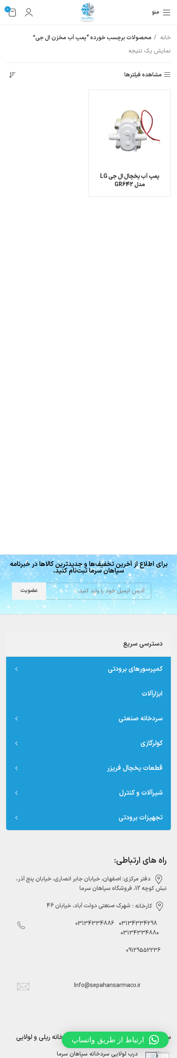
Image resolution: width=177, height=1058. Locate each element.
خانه (164, 37)
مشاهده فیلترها (143, 74)
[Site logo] (88, 12)
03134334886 (94, 923)
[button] (115, 1040)
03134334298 (138, 923)
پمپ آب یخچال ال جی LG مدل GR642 (129, 180)
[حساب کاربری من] (29, 12)
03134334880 (140, 933)
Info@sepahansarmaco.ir (107, 985)
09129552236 (141, 950)
